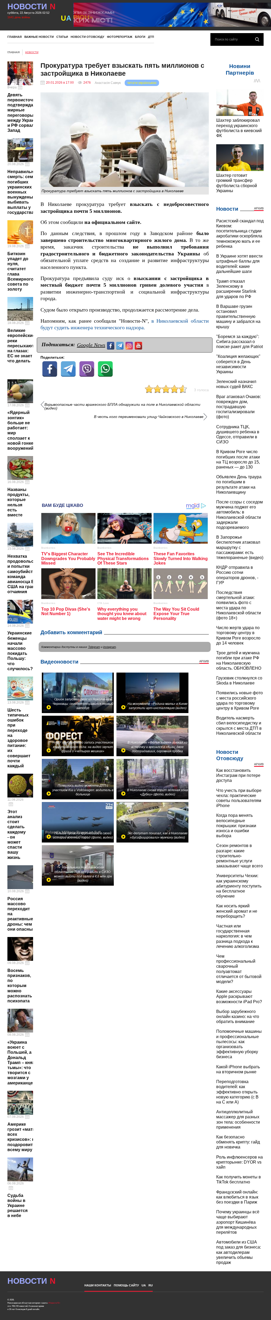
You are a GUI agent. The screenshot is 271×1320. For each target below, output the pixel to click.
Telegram (94, 646)
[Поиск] (257, 39)
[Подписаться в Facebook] (111, 345)
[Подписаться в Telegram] (120, 345)
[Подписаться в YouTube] (139, 345)
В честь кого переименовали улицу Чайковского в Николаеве (149, 417)
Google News (91, 345)
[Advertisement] (124, 459)
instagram (109, 646)
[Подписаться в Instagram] (129, 345)
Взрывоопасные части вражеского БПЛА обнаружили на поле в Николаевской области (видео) (122, 406)
